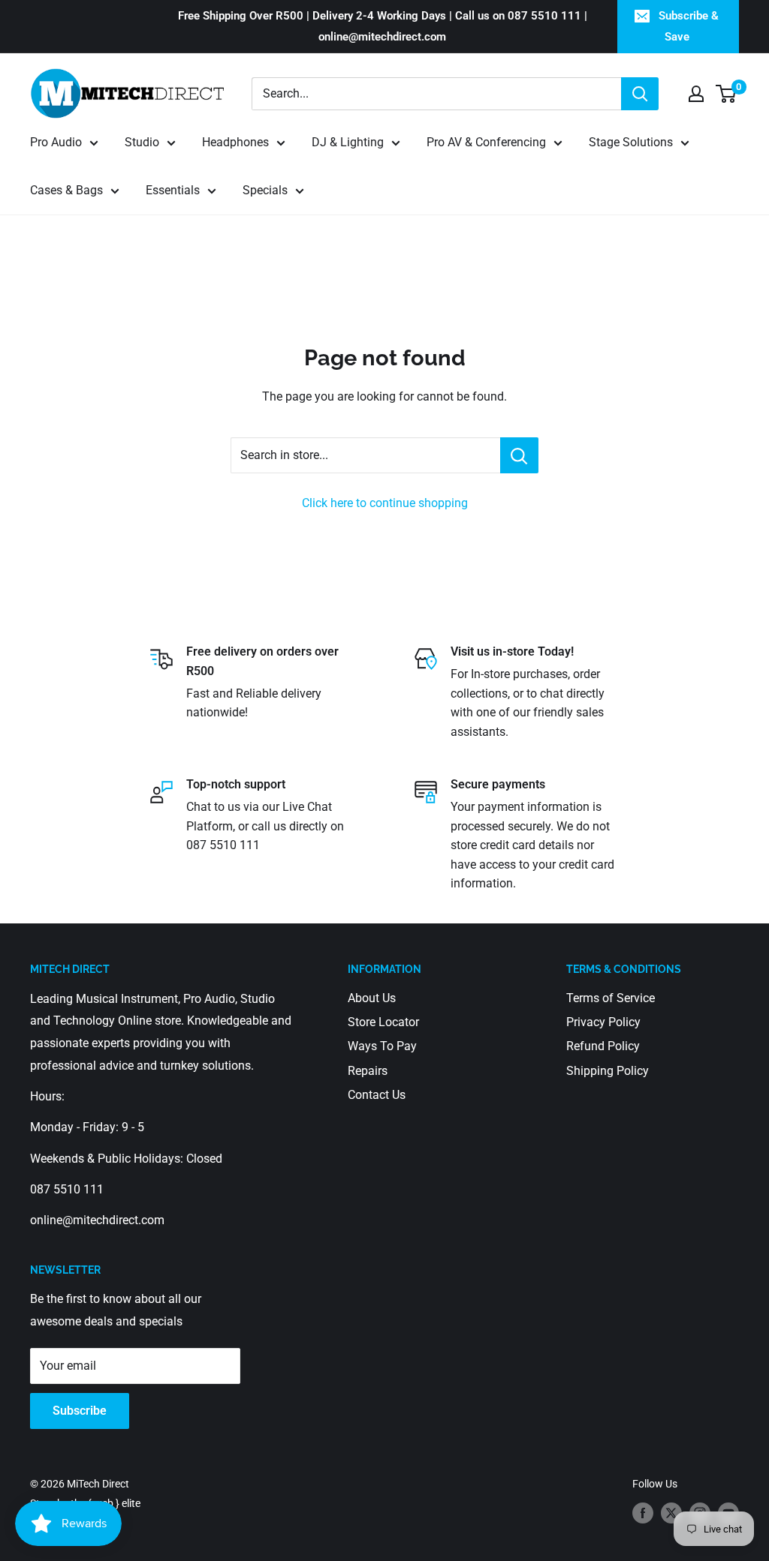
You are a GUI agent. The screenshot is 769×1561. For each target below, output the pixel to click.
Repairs (368, 1071)
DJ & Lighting (348, 142)
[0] (726, 94)
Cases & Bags (66, 190)
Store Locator (383, 1022)
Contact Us (377, 1095)
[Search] (640, 93)
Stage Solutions (631, 142)
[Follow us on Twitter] (671, 1512)
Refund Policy (603, 1046)
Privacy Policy (603, 1022)
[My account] (696, 94)
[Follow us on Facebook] (642, 1512)
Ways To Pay (382, 1046)
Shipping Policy (607, 1071)
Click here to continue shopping (385, 503)
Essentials (173, 190)
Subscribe (80, 1410)
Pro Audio (56, 142)
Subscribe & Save (689, 26)
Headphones (235, 142)
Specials (265, 190)
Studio (142, 142)
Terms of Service (610, 998)
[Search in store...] (519, 455)
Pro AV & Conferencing (486, 142)
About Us (372, 998)
